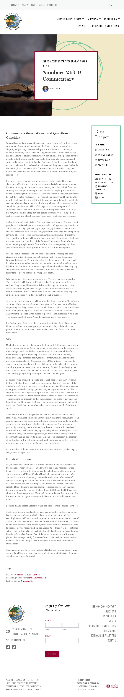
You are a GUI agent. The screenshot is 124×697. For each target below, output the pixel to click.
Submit (52, 654)
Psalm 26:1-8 (103, 164)
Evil (31, 577)
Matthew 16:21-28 (105, 154)
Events (82, 26)
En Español (15, 4)
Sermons (93, 19)
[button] (83, 18)
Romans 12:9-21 (104, 159)
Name (48, 620)
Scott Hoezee (56, 88)
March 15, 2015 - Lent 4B (28, 574)
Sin (45, 577)
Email (48, 635)
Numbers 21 (27, 581)
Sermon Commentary (69, 19)
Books (101, 197)
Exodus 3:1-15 (103, 149)
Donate (34, 4)
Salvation (38, 577)
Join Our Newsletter (48, 4)
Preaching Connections (105, 26)
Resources (110, 19)
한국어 (25, 4)
